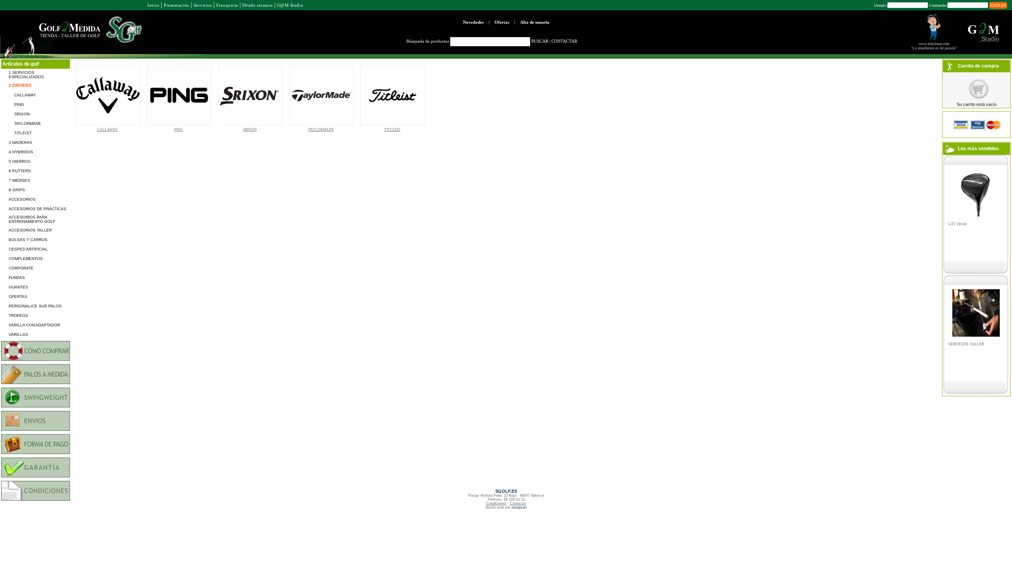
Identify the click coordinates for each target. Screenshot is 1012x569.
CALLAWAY (25, 95)
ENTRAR (998, 5)
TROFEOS (18, 315)
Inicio (153, 5)
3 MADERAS (20, 142)
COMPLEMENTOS (26, 258)
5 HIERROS (19, 161)
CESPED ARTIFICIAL (28, 249)
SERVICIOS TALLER (966, 344)
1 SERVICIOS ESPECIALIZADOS (26, 74)
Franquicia (227, 5)
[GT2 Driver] (976, 215)
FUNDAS (17, 277)
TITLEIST (23, 133)
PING (19, 104)
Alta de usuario (534, 22)
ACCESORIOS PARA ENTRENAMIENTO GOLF (32, 219)
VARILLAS (18, 334)
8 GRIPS (17, 190)
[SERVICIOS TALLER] (976, 335)
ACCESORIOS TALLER (30, 230)
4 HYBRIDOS (21, 152)
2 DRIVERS (20, 85)
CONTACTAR (564, 41)
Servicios (203, 5)
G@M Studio (290, 5)
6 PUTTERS (20, 171)
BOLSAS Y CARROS (28, 239)
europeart (519, 507)
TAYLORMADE (27, 123)
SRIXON (22, 114)
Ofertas (502, 22)
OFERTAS (18, 296)
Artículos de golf (20, 64)
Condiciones (496, 503)
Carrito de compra (978, 66)
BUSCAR (539, 41)
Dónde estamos (257, 5)
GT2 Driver (957, 224)
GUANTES (18, 287)
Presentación (176, 5)
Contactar (518, 503)
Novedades (473, 22)
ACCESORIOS (22, 199)
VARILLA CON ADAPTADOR (34, 325)
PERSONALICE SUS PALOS (35, 306)
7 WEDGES (19, 180)
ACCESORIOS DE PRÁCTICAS (37, 209)
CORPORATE (21, 268)
